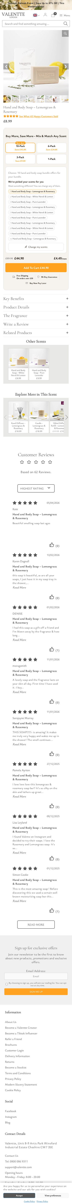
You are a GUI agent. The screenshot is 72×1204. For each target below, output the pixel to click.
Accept (19, 1195)
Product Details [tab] (16, 307)
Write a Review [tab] (16, 324)
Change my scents (37, 246)
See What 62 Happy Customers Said (38, 116)
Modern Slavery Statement (21, 1084)
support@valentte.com (18, 1167)
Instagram (11, 1117)
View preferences (53, 1195)
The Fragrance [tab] (15, 315)
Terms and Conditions (18, 1073)
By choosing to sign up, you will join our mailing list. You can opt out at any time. (37, 984)
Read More (19, 587)
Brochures (11, 1045)
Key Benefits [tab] (13, 298)
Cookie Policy (29, 1201)
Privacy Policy (42, 1201)
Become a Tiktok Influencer (21, 1033)
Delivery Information (17, 1056)
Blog (7, 1122)
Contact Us (11, 1156)
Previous (6, 417)
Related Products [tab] (17, 332)
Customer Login (14, 1050)
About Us (10, 1022)
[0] (53, 15)
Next (65, 417)
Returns (9, 1062)
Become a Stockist (15, 1067)
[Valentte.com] (13, 15)
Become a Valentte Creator (21, 1027)
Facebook (10, 1111)
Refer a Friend (13, 1039)
